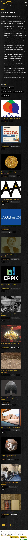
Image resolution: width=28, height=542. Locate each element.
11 (21, 525)
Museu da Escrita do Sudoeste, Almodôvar (10, 371)
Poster (11, 88)
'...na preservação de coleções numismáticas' (9, 172)
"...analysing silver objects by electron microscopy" (9, 456)
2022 (17, 459)
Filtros (3, 84)
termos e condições (6, 535)
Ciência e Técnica (15, 146)
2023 (3, 432)
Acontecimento (7, 92)
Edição (4, 88)
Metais (13, 347)
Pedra (13, 374)
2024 (18, 374)
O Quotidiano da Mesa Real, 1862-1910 (10, 344)
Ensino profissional (15, 201)
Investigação (10, 459)
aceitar (24, 539)
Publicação (6, 95)
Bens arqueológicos (7, 404)
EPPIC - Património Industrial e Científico (9, 285)
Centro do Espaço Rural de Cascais (10, 427)
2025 (19, 176)
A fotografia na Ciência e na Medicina (9, 255)
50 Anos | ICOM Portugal (8, 227)
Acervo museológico (7, 232)
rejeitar (24, 537)
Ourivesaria (14, 514)
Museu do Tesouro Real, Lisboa (10, 512)
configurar (15, 537)
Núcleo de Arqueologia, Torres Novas (9, 398)
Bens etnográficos (15, 430)
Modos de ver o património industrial (8, 314)
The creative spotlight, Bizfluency (10, 118)
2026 (11, 121)
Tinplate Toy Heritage (7, 144)
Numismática (12, 176)
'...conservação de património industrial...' (9, 483)
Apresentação (18, 92)
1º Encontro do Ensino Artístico (10, 199)
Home (2, 9)
